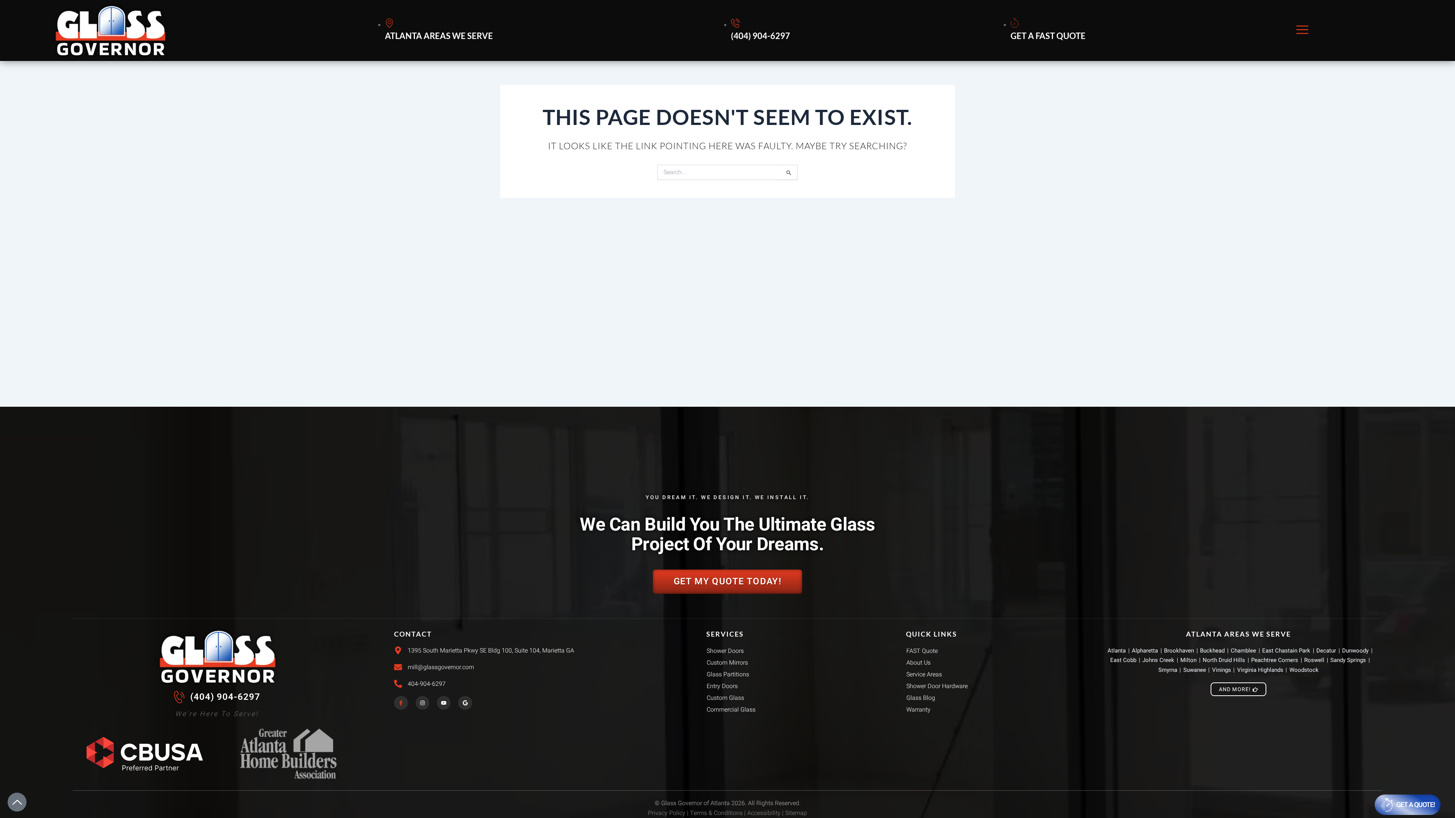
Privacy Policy (666, 813)
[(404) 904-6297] (761, 30)
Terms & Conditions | (718, 813)
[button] (1302, 30)
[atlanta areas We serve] (440, 30)
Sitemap (796, 813)
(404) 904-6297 (225, 697)
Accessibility (764, 813)
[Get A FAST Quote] (1049, 30)
